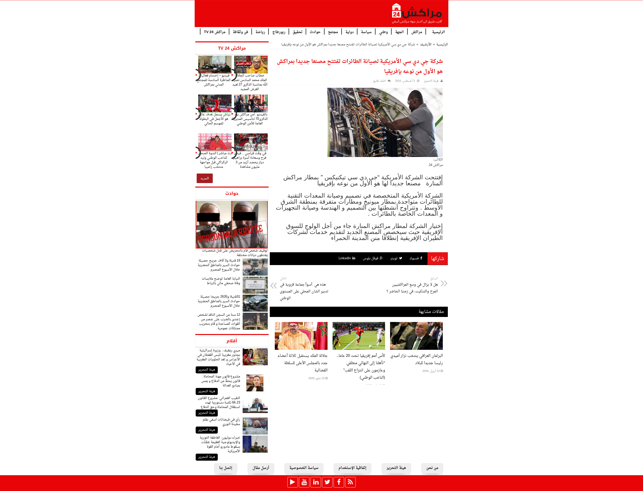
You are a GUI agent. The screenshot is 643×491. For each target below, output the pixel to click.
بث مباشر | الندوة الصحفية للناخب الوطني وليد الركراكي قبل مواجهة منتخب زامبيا (214, 160)
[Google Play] (292, 482)
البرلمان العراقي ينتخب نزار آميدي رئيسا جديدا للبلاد (416, 359)
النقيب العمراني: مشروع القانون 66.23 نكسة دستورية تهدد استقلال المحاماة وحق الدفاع (219, 402)
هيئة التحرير (206, 370)
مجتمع (333, 32)
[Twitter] (327, 482)
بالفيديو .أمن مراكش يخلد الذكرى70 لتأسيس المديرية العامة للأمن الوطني (250, 119)
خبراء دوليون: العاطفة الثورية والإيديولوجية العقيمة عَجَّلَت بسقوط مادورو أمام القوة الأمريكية (220, 444)
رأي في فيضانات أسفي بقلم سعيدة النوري (221, 422)
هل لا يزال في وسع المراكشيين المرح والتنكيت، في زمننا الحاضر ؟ (412, 285)
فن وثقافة (240, 32)
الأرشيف (426, 44)
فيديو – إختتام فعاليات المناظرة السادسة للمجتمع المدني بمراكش (214, 80)
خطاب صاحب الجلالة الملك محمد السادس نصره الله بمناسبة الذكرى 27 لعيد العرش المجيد (249, 82)
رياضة (260, 32)
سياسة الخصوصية (303, 468)
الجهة (399, 32)
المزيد (204, 178)
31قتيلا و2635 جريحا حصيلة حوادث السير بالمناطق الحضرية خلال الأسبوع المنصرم (219, 301)
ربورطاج (278, 32)
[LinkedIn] (315, 482)
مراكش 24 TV (215, 32)
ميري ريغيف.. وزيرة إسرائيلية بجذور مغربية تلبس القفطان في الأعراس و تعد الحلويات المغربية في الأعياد (218, 357)
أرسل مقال (260, 468)
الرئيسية (438, 32)
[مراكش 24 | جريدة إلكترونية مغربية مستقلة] (417, 15)
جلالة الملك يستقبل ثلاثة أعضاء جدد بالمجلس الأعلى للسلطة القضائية (303, 363)
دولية (349, 32)
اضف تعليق (379, 81)
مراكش (416, 32)
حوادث (315, 32)
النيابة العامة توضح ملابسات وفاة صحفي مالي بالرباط (221, 281)
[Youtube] (304, 482)
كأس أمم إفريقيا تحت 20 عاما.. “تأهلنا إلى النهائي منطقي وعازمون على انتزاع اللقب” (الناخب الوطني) (361, 366)
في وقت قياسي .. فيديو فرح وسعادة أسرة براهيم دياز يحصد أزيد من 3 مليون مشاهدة (249, 160)
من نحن (432, 468)
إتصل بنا (225, 468)
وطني (383, 32)
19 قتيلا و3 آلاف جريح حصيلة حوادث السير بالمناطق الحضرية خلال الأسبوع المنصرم (219, 265)
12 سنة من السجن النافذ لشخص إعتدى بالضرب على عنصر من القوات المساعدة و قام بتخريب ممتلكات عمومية (218, 322)
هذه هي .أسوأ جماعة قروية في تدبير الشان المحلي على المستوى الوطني (304, 289)
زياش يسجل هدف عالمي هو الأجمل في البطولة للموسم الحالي (214, 119)
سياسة (366, 32)
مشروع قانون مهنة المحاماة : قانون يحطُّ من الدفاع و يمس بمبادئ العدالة (220, 381)
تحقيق (297, 32)
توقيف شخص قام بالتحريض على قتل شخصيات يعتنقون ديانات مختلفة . (235, 253)
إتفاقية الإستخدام (352, 468)
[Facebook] (339, 482)
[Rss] (350, 482)
